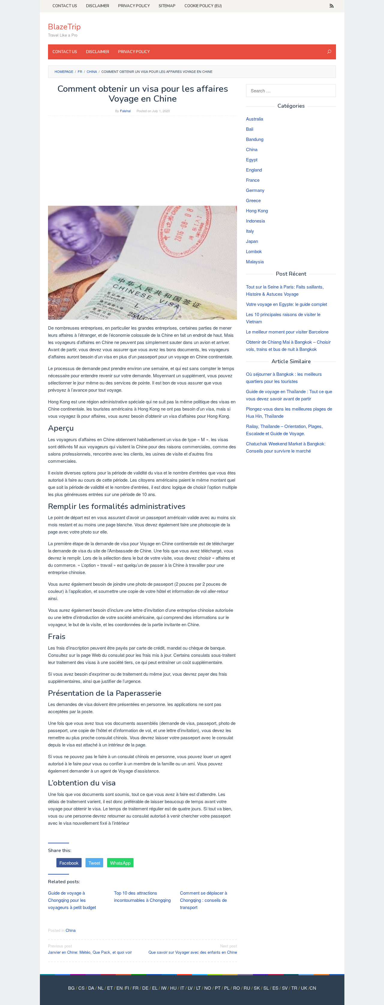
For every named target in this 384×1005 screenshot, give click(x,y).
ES (275, 988)
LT (198, 988)
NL (101, 988)
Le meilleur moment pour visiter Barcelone (287, 331)
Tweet (94, 863)
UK (304, 988)
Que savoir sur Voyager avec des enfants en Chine (192, 949)
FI (127, 988)
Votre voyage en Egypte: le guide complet (286, 304)
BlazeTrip (64, 27)
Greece (253, 200)
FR (136, 988)
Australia (254, 118)
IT (182, 988)
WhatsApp (120, 863)
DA (91, 988)
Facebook (69, 863)
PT (217, 988)
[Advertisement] (142, 164)
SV (285, 988)
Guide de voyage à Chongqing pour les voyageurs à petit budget (72, 900)
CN (313, 988)
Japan (252, 241)
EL (155, 988)
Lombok (254, 251)
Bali (249, 129)
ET (110, 988)
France (253, 180)
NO (207, 988)
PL (227, 988)
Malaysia (255, 261)
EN (119, 988)
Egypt (251, 159)
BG (71, 988)
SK (257, 988)
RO (236, 988)
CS (81, 988)
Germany (255, 190)
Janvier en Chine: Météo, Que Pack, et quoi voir (90, 949)
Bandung (254, 139)
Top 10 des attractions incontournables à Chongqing (142, 896)
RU (247, 988)
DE (145, 988)
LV (190, 988)
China (71, 930)
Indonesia (255, 220)
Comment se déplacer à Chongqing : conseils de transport (203, 900)
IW (163, 988)
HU (173, 988)
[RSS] (331, 6)
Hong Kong (257, 210)
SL (266, 988)
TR (294, 988)
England (254, 169)
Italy (250, 231)
